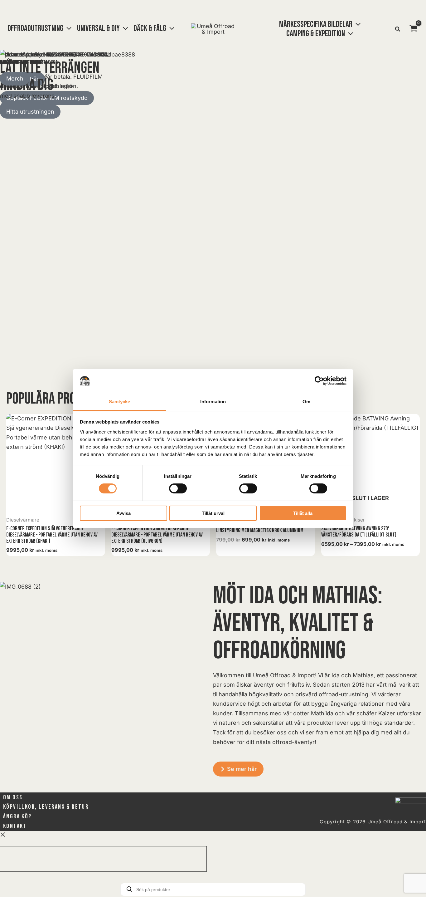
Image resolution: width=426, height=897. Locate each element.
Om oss (12, 797)
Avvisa (123, 513)
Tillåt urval (213, 513)
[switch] (178, 488)
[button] (67, 28)
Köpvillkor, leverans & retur (46, 807)
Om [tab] (306, 401)
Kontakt (15, 826)
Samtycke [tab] (119, 401)
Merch (14, 78)
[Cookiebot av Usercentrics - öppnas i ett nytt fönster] (319, 380)
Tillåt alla (302, 513)
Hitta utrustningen (30, 111)
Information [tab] (213, 401)
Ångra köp (17, 816)
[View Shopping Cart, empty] (413, 29)
